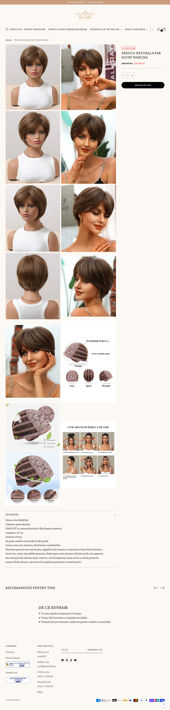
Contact (10, 652)
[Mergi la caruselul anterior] (156, 588)
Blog (39, 691)
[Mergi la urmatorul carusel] (162, 588)
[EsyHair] (85, 15)
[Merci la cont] (157, 29)
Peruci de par (13, 657)
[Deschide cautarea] (7, 29)
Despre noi (11, 672)
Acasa (8, 39)
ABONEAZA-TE (95, 649)
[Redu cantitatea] (124, 75)
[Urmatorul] (153, 29)
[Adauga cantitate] (132, 75)
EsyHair (16, 700)
